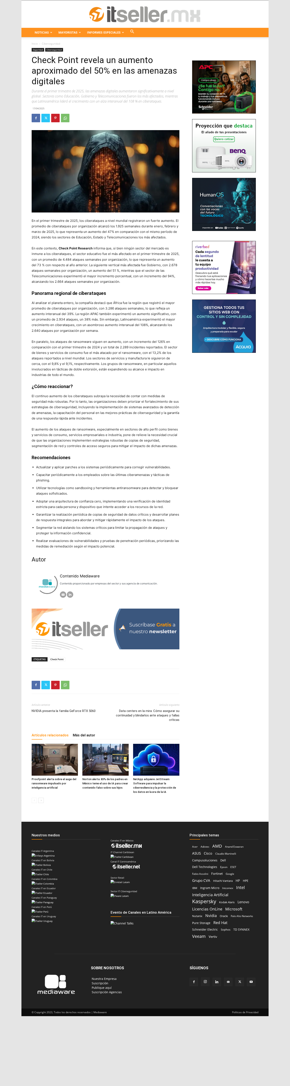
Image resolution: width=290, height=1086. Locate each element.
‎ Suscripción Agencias (106, 992)
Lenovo (243, 902)
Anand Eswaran (234, 846)
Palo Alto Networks (242, 916)
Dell (223, 860)
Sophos (225, 929)
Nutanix (197, 916)
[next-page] (41, 800)
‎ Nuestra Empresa (104, 979)
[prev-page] (34, 800)
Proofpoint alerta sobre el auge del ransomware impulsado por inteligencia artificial (54, 783)
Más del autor (84, 735)
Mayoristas (67, 32)
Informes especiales (104, 32)
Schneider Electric (205, 929)
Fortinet (217, 873)
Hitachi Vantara (223, 881)
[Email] (63, 594)
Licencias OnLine (207, 909)
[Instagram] (205, 982)
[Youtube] (251, 982)
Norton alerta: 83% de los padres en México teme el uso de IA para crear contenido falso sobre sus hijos (105, 783)
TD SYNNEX (241, 929)
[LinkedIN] (70, 594)
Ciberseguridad (54, 49)
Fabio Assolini (200, 874)
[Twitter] (45, 118)
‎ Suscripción (99, 983)
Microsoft (233, 909)
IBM (194, 888)
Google (230, 874)
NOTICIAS (42, 32)
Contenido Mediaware (80, 576)
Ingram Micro (209, 888)
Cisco (208, 853)
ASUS (196, 853)
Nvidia (211, 915)
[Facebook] (36, 118)
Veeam (199, 936)
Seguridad (38, 49)
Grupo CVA (201, 880)
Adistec (205, 846)
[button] (132, 32)
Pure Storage (201, 923)
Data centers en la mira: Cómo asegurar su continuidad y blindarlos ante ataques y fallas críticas (147, 715)
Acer (195, 846)
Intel (240, 887)
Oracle (224, 916)
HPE (245, 881)
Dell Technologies (204, 867)
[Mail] (228, 982)
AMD (217, 846)
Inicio (35, 43)
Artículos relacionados (50, 735)
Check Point (56, 659)
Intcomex (227, 888)
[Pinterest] (55, 118)
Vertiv (213, 936)
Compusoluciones (204, 860)
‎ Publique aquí (101, 988)
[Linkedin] (217, 982)
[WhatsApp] (65, 118)
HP (238, 880)
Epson (223, 867)
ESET (233, 867)
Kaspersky (204, 901)
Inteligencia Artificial (210, 894)
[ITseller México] (145, 14)
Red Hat (220, 922)
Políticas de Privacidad (245, 1012)
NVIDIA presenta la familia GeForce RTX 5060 (64, 711)
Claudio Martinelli (225, 853)
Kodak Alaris (227, 902)
